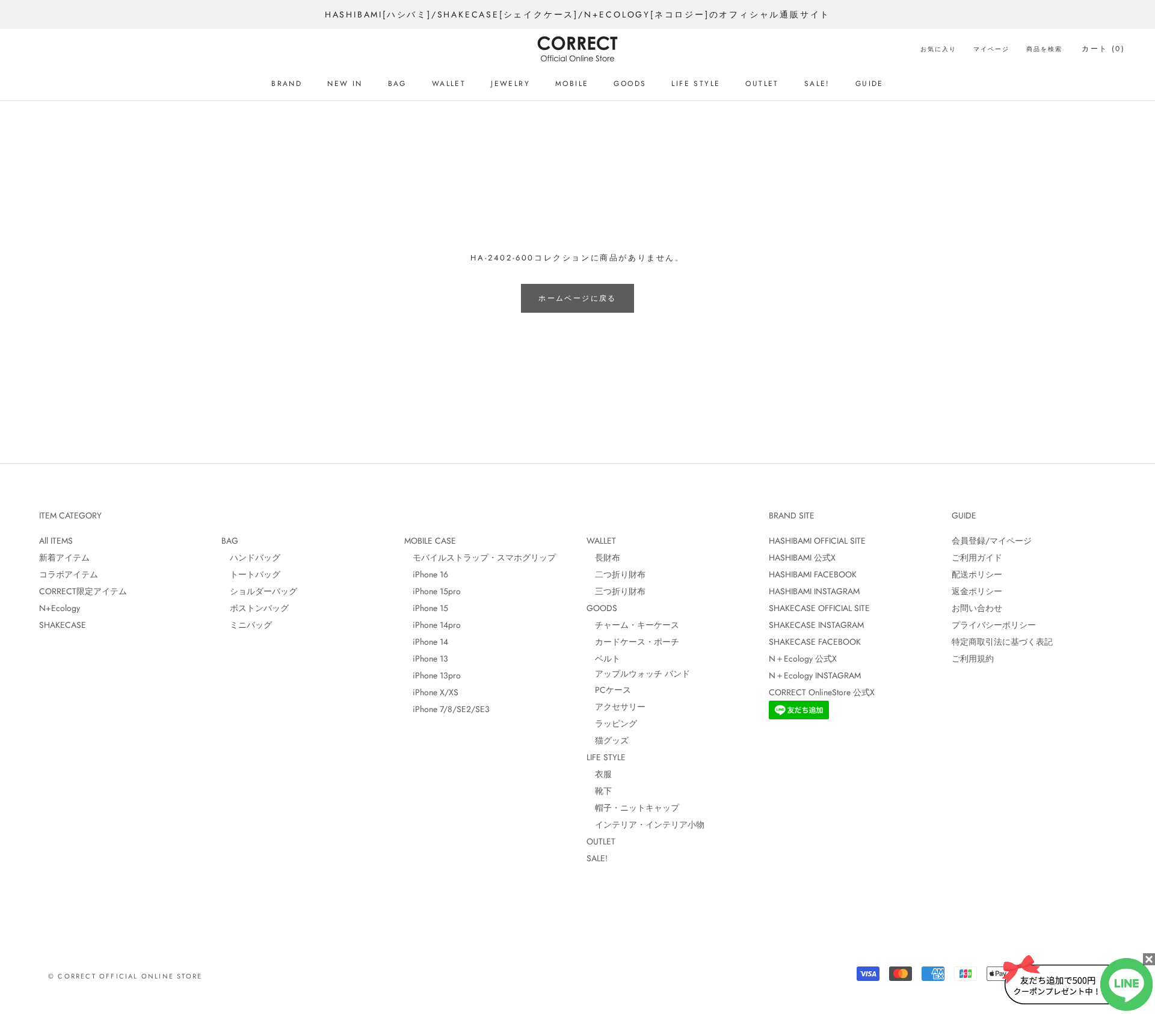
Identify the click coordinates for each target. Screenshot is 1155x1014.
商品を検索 (1044, 49)
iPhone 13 (426, 659)
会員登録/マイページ (992, 541)
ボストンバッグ (255, 608)
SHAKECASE (62, 625)
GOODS (630, 83)
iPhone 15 (426, 608)
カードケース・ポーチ (633, 642)
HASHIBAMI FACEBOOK (813, 574)
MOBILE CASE (430, 541)
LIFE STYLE (695, 83)
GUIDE (869, 83)
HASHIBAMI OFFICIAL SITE (817, 541)
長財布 (603, 558)
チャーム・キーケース (633, 625)
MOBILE (571, 83)
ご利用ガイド (977, 558)
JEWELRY (510, 83)
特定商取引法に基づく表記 (1002, 642)
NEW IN (344, 83)
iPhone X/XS (431, 692)
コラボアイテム (68, 574)
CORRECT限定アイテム (83, 591)
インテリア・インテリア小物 (645, 825)
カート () (1103, 48)
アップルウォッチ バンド (638, 674)
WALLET (449, 83)
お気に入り (938, 49)
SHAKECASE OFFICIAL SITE (819, 608)
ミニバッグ (246, 625)
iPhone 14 (426, 642)
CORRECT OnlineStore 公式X (822, 692)
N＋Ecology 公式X (803, 659)
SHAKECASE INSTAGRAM (816, 625)
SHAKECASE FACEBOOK (815, 642)
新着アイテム (64, 558)
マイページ (991, 49)
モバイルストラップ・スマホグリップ (480, 558)
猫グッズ (608, 740)
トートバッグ (250, 574)
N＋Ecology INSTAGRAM (815, 675)
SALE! (817, 83)
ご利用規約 (973, 659)
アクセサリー (616, 707)
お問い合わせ (977, 608)
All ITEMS (56, 541)
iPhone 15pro (432, 591)
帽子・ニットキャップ (633, 808)
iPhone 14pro (432, 625)
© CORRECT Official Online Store (125, 976)
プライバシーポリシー (994, 625)
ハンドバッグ (250, 558)
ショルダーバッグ (259, 591)
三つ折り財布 (616, 591)
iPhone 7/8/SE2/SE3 (447, 709)
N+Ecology (59, 608)
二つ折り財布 (616, 574)
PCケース (609, 690)
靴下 (599, 791)
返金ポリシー (977, 591)
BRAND (286, 83)
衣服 (599, 774)
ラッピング (612, 723)
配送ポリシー (977, 574)
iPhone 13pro (432, 675)
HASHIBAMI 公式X (802, 558)
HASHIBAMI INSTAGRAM (814, 591)
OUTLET (761, 83)
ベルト (603, 659)
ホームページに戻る (577, 298)
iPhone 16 (426, 574)
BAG (397, 83)
